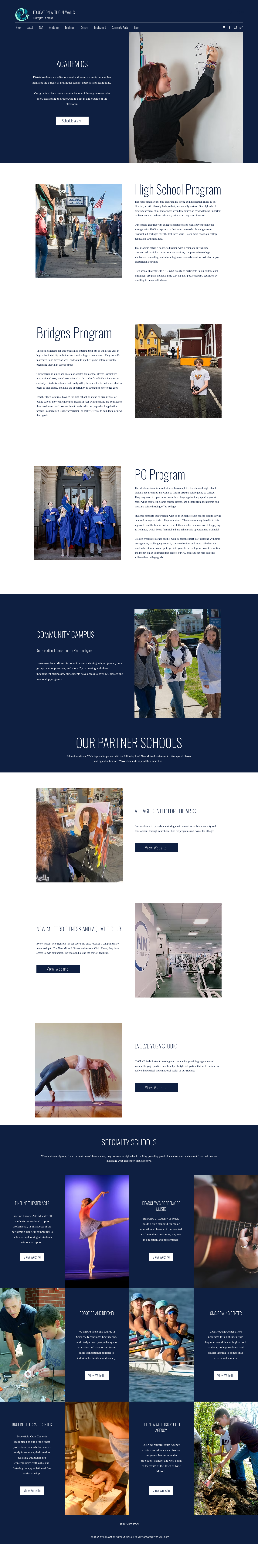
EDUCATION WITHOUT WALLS (54, 12)
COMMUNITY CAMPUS (65, 634)
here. (160, 238)
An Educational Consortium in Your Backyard (64, 650)
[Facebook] (230, 27)
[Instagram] (235, 27)
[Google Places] (224, 27)
